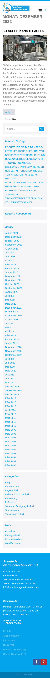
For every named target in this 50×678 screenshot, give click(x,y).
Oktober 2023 (12, 241)
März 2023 (10, 264)
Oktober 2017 (12, 394)
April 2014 (10, 410)
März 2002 (10, 457)
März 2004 (10, 449)
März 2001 (10, 461)
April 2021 (10, 331)
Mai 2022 (10, 300)
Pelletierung (11, 498)
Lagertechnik (11, 490)
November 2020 (13, 351)
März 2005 (10, 445)
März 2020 (10, 370)
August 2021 (11, 319)
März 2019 (10, 382)
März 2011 (10, 422)
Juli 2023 (9, 252)
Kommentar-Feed (14, 539)
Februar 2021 (12, 339)
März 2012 (10, 418)
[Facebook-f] (36, 662)
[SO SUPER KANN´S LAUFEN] (25, 48)
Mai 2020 (10, 367)
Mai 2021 (10, 327)
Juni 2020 (10, 363)
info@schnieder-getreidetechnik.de (21, 587)
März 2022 (10, 304)
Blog (14, 119)
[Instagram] (43, 662)
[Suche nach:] (25, 129)
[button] (40, 10)
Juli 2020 (9, 359)
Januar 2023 (11, 272)
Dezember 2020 (13, 347)
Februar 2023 (12, 268)
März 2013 (10, 414)
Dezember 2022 (13, 276)
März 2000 (10, 465)
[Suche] (41, 129)
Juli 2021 (9, 323)
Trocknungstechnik (14, 514)
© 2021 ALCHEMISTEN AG (25, 675)
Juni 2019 (10, 378)
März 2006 (10, 441)
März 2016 (10, 402)
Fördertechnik (12, 486)
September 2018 (13, 390)
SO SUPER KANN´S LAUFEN (23, 31)
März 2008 (10, 433)
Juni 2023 (10, 256)
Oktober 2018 (12, 386)
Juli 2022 (9, 296)
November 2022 (13, 280)
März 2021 (10, 335)
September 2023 (13, 244)
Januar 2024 (11, 233)
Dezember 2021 (13, 308)
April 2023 (10, 260)
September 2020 (13, 355)
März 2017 (10, 398)
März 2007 (10, 437)
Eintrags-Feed (12, 535)
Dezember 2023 (13, 237)
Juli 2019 (9, 374)
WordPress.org (13, 543)
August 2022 (11, 292)
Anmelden (10, 531)
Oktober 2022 (12, 284)
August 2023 (11, 248)
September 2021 (13, 315)
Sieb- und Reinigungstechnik (19, 506)
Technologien (12, 510)
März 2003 (10, 453)
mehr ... (10, 111)
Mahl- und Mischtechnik (17, 494)
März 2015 (10, 406)
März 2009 (10, 429)
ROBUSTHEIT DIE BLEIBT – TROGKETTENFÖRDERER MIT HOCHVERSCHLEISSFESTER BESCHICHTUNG (25, 151)
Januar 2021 (11, 343)
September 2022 (13, 288)
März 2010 (10, 426)
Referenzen (11, 502)
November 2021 (13, 311)
